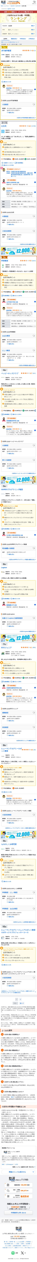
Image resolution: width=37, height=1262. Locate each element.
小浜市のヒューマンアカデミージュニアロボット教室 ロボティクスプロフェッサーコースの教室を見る (18, 991)
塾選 (12, 1097)
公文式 (3, 126)
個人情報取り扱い (9, 1243)
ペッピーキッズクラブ (9, 373)
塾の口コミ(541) (17, 414)
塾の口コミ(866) (17, 681)
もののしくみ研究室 (9, 844)
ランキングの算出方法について (11, 42)
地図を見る (11, 112)
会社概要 (28, 1243)
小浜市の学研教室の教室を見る (27, 365)
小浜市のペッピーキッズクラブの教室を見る (23, 473)
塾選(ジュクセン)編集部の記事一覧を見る (23, 1167)
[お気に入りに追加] (34, 104)
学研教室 (4, 260)
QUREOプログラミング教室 (12, 489)
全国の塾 (12, 6)
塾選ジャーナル (19, 1247)
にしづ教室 (6, 350)
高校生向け (14, 39)
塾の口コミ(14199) (9, 165)
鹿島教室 (5, 713)
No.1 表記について (30, 1247)
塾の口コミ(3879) (17, 295)
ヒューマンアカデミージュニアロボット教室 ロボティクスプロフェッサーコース (18, 931)
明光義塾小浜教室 (8, 548)
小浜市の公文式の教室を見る (27, 244)
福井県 (9, 8)
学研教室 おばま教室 (9, 909)
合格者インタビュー (9, 163)
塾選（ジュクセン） (5, 6)
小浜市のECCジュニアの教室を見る (25, 740)
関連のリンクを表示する (17, 1172)
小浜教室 (5, 104)
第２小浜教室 (6, 460)
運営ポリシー (26, 1245)
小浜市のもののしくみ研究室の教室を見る (24, 922)
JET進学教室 (6, 50)
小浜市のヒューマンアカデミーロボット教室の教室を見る (20, 828)
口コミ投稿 (8, 1245)
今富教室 (5, 216)
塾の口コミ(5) (7, 82)
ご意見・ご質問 (20, 1243)
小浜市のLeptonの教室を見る (27, 631)
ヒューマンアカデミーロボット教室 (11, 749)
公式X (16, 1164)
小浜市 (13, 8)
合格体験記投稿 (17, 1245)
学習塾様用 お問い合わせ (18, 1213)
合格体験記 (20, 163)
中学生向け (23, 39)
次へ (21, 1003)
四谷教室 (5, 727)
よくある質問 (20, 1241)
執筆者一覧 (12, 1241)
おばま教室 (6, 336)
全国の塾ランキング (8, 1247)
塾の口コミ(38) (8, 792)
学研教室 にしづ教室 (9, 892)
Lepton (4, 567)
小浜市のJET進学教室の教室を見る (26, 118)
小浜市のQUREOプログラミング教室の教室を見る (22, 559)
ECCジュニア (6, 647)
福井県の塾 (18, 6)
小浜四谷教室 (6, 815)
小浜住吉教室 (6, 231)
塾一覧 (5, 1241)
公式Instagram (9, 1164)
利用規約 (28, 1241)
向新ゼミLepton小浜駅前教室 (12, 618)
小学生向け (32, 39)
